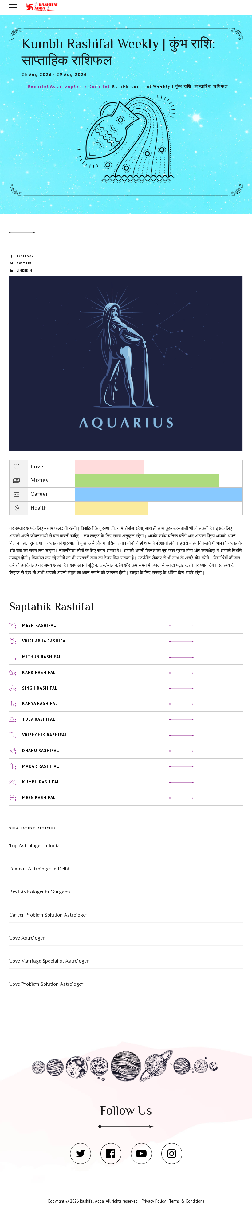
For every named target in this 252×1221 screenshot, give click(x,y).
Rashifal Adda (92, 1201)
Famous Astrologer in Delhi (39, 869)
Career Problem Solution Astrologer (48, 915)
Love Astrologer (27, 938)
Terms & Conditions (186, 1201)
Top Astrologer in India (34, 846)
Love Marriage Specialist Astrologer (49, 961)
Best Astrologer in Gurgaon (39, 892)
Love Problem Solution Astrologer (46, 984)
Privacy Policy (154, 1201)
